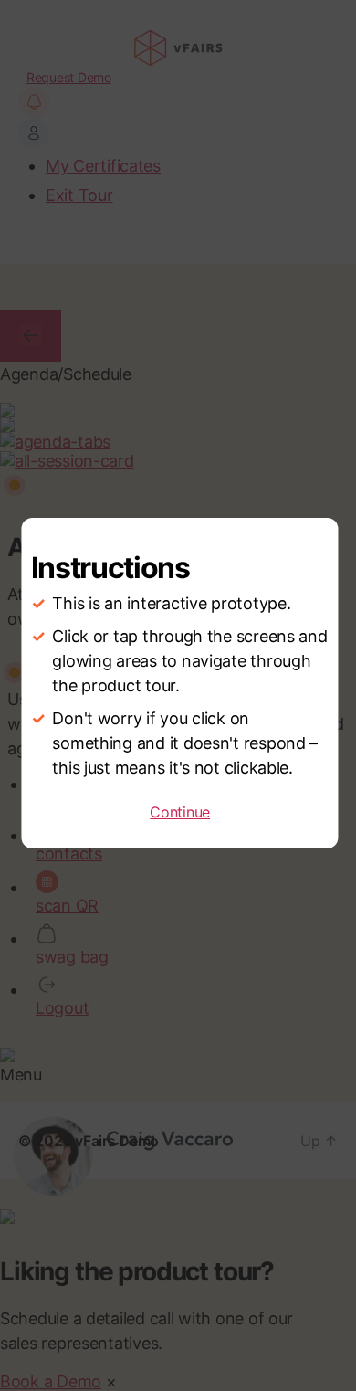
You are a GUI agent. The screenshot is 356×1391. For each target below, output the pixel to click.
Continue (180, 812)
